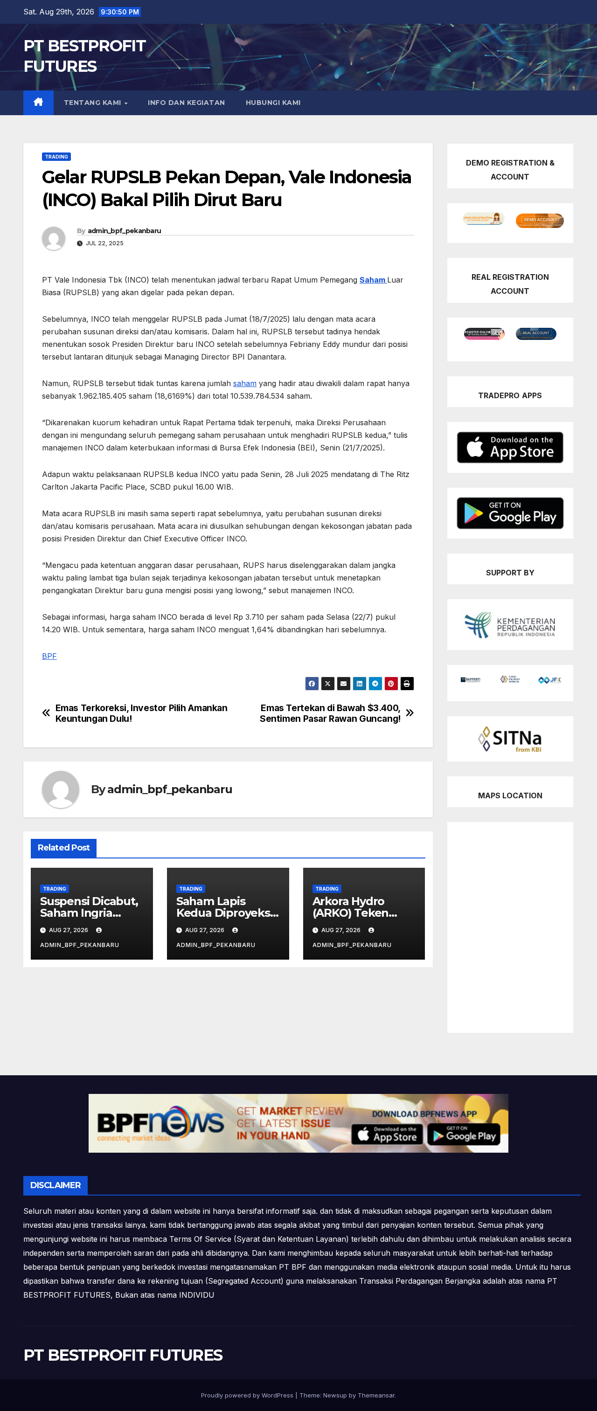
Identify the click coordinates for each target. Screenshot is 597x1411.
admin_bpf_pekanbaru (124, 231)
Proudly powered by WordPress (248, 1395)
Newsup (335, 1395)
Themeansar (376, 1395)
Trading (56, 156)
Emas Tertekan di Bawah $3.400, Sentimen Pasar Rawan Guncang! (330, 713)
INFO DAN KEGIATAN (186, 102)
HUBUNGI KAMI (273, 102)
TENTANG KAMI (94, 102)
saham (245, 383)
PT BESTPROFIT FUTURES (122, 1355)
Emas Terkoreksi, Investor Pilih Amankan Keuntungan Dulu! (142, 713)
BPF (49, 656)
